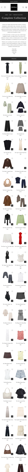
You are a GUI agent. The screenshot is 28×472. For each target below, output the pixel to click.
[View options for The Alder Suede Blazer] (12, 206)
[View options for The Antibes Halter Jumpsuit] (12, 435)
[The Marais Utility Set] (7, 314)
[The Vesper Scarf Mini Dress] (7, 257)
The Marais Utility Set (7, 323)
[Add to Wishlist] (12, 63)
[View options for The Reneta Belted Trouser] (12, 131)
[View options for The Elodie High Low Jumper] (25, 93)
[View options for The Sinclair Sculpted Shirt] (25, 282)
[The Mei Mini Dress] (7, 374)
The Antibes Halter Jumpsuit (7, 438)
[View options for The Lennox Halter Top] (12, 301)
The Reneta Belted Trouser (7, 133)
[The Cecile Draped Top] (20, 335)
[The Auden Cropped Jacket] (7, 163)
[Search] (23, 7)
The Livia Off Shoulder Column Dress (7, 77)
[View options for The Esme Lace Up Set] (12, 112)
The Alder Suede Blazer (7, 208)
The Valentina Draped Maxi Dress (7, 344)
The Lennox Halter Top (7, 304)
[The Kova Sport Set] (20, 107)
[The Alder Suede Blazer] (7, 200)
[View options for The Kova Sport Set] (25, 112)
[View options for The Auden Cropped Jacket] (12, 168)
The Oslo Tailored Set (7, 285)
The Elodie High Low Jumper (20, 96)
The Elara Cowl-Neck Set (20, 208)
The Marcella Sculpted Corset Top (20, 266)
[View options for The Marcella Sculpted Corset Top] (25, 262)
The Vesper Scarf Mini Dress (7, 265)
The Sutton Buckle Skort (20, 304)
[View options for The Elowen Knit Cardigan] (25, 224)
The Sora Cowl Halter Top (7, 96)
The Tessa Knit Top (7, 152)
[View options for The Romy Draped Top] (25, 360)
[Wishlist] (4, 7)
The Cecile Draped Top (20, 343)
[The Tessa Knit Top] (7, 144)
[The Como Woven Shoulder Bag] (7, 449)
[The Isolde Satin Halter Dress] (7, 411)
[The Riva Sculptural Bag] (7, 182)
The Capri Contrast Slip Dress (20, 152)
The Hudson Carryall (7, 401)
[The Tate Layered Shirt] (20, 393)
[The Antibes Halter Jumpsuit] (7, 430)
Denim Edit (14, 50)
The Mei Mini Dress (7, 382)
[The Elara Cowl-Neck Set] (20, 200)
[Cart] (26, 7)
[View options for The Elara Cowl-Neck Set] (25, 206)
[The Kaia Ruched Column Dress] (20, 68)
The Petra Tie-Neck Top (7, 227)
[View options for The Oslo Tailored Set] (12, 282)
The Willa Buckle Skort (7, 363)
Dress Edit (14, 49)
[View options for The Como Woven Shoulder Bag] (12, 454)
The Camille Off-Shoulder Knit (20, 419)
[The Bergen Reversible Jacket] (20, 163)
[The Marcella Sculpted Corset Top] (20, 257)
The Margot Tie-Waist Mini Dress (20, 323)
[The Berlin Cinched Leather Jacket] (20, 449)
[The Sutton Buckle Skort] (20, 296)
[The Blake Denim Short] (20, 374)
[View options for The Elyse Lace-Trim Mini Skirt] (12, 243)
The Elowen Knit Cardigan (20, 227)
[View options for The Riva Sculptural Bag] (12, 187)
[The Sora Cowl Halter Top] (7, 88)
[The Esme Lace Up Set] (7, 107)
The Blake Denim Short (20, 382)
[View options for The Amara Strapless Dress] (25, 435)
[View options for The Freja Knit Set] (25, 131)
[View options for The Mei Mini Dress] (12, 379)
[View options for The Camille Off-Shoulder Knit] (25, 416)
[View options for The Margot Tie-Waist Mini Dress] (25, 320)
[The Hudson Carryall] (7, 393)
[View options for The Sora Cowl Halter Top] (12, 93)
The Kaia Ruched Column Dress (20, 76)
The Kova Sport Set (20, 115)
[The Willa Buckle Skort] (7, 355)
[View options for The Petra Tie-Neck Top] (12, 224)
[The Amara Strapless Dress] (20, 430)
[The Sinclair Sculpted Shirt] (20, 277)
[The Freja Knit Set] (20, 125)
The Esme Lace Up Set (7, 115)
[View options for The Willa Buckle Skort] (12, 360)
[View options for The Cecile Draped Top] (25, 340)
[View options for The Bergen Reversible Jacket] (25, 168)
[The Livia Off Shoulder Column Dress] (7, 68)
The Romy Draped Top (20, 363)
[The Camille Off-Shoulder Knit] (20, 411)
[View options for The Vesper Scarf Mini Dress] (12, 262)
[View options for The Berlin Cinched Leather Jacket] (25, 454)
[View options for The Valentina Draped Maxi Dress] (12, 340)
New (14, 53)
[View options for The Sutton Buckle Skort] (25, 301)
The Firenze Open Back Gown (20, 246)
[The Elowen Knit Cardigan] (20, 219)
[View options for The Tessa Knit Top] (12, 149)
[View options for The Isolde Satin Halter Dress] (12, 416)
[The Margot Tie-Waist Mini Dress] (20, 314)
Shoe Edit (14, 52)
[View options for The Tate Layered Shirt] (25, 398)
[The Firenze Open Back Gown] (20, 238)
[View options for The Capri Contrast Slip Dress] (25, 149)
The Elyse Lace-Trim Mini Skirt (7, 246)
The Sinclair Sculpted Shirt (20, 285)
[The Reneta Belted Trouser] (7, 125)
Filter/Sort (14, 58)
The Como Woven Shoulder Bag (7, 457)
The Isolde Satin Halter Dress (7, 419)
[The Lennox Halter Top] (7, 296)
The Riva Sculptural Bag (7, 190)
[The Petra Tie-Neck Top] (7, 219)
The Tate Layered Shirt (20, 401)
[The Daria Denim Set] (20, 182)
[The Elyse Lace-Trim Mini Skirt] (7, 238)
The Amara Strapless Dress (20, 438)
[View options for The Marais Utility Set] (12, 320)
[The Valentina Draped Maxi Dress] (7, 335)
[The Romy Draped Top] (20, 355)
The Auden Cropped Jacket (7, 171)
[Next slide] (27, 1)
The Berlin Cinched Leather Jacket (20, 458)
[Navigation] (1, 7)
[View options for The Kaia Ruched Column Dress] (25, 73)
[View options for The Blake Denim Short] (25, 379)
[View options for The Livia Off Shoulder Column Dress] (12, 73)
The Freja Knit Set (20, 133)
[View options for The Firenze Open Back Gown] (25, 243)
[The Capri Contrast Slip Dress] (20, 144)
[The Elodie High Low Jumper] (20, 88)
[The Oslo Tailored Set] (7, 277)
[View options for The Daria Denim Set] (25, 187)
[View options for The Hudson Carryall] (12, 398)
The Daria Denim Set (20, 190)
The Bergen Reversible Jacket (20, 171)
